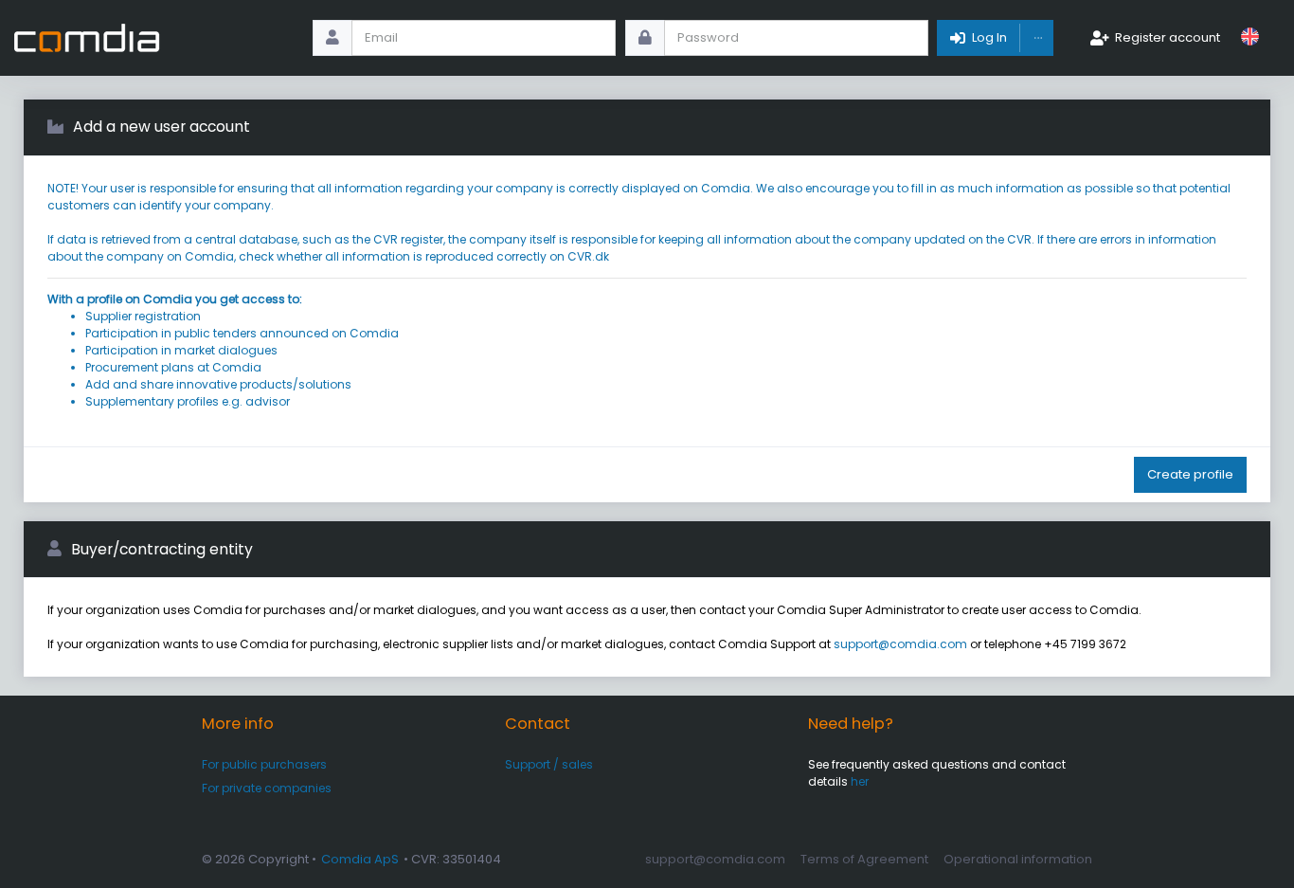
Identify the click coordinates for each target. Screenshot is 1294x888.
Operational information (1018, 859)
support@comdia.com (900, 644)
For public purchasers (264, 764)
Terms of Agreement (864, 859)
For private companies (267, 788)
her (860, 781)
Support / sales (549, 764)
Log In (989, 37)
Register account (1167, 37)
